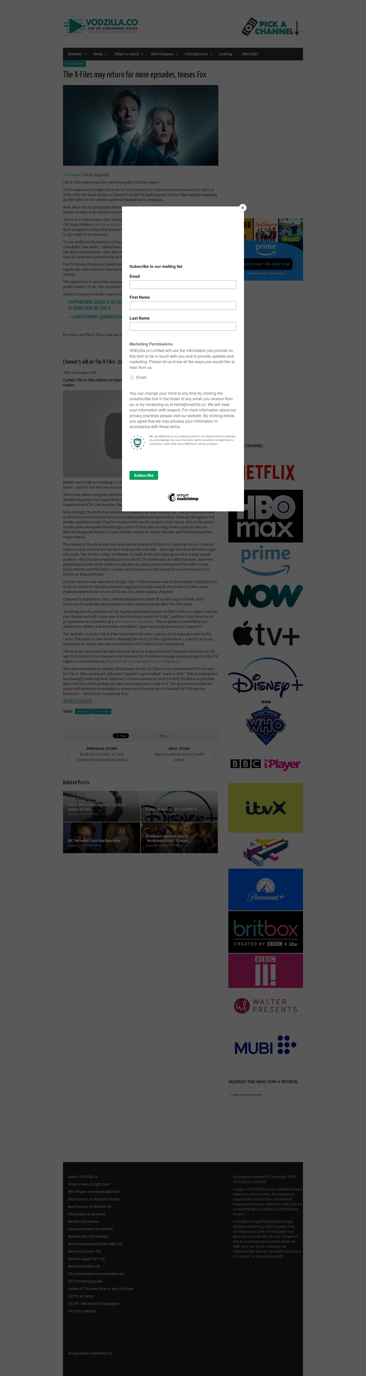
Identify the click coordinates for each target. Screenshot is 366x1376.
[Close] (242, 207)
